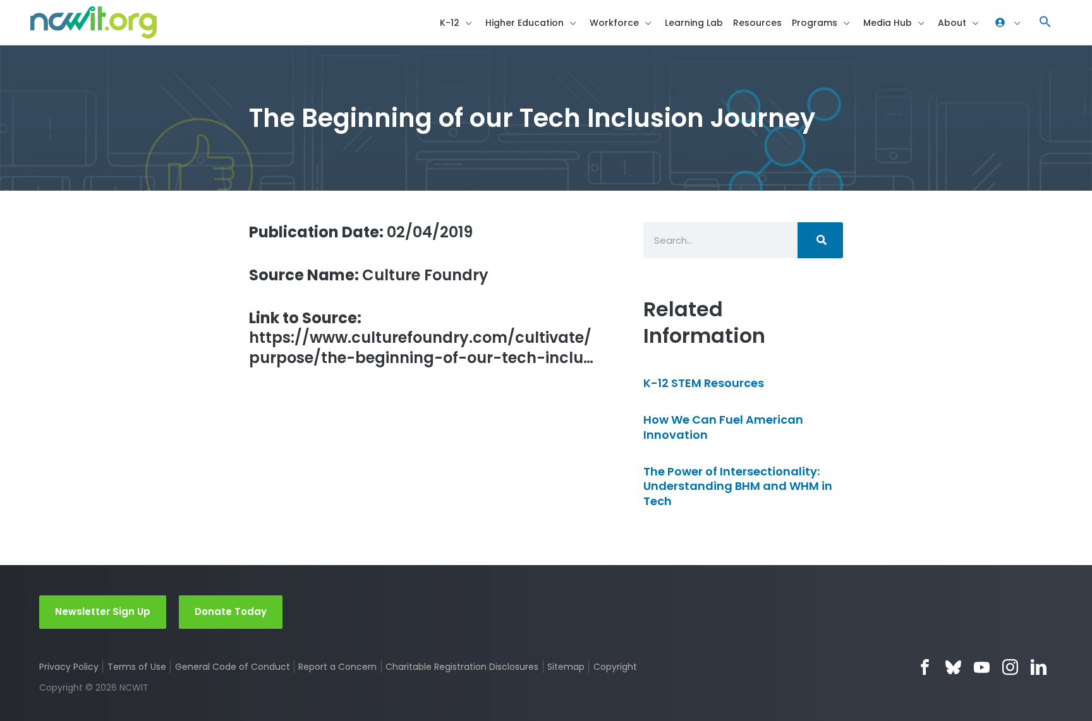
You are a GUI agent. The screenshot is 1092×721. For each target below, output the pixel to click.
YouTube (982, 667)
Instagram (1010, 667)
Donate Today (231, 611)
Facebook (925, 667)
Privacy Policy (69, 666)
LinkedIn (1038, 667)
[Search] (820, 240)
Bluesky (953, 667)
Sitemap (566, 666)
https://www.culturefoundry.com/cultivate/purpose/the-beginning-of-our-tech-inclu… (421, 337)
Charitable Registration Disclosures (461, 666)
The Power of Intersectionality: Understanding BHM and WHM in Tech (737, 486)
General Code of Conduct (232, 666)
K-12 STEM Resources (703, 383)
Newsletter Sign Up (102, 611)
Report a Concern (337, 666)
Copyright (614, 666)
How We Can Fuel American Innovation (723, 427)
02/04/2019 (361, 232)
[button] (1045, 22)
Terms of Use (136, 666)
